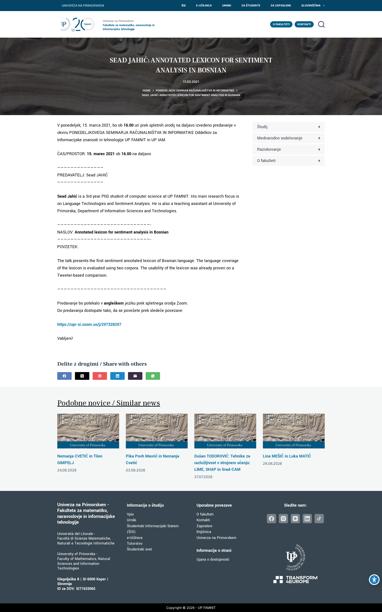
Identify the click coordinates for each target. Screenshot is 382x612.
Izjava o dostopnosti (213, 559)
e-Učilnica (204, 5)
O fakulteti (281, 24)
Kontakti (304, 24)
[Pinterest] (100, 376)
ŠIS (183, 5)
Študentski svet (139, 549)
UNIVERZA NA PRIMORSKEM (83, 5)
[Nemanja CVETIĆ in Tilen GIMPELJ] (88, 431)
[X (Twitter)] (82, 376)
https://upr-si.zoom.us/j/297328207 (89, 324)
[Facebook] (64, 376)
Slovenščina (311, 5)
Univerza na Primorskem (216, 537)
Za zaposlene (281, 5)
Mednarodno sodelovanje (288, 138)
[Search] (321, 24)
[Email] (135, 376)
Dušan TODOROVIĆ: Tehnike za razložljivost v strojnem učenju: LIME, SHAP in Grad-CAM (222, 462)
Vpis (130, 514)
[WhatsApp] (153, 376)
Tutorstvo (134, 543)
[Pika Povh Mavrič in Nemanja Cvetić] (157, 431)
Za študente (250, 5)
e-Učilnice (135, 537)
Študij (288, 127)
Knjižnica (204, 531)
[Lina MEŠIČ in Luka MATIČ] (294, 431)
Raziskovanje (288, 149)
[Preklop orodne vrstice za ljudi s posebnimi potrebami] (374, 579)
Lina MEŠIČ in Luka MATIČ (287, 456)
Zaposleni (204, 526)
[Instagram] (283, 518)
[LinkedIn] (117, 376)
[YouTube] (295, 518)
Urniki (226, 5)
